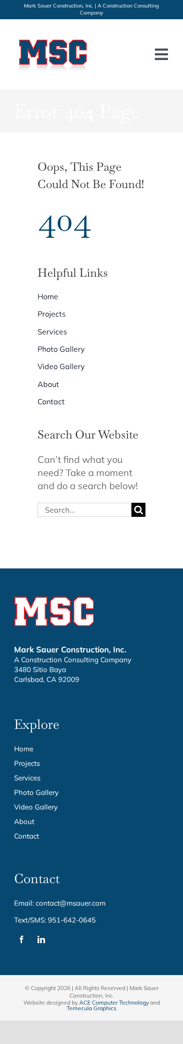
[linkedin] (41, 939)
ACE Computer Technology (114, 1002)
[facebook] (21, 939)
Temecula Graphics (91, 1008)
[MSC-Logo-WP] (53, 38)
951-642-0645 (72, 919)
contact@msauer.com (71, 903)
